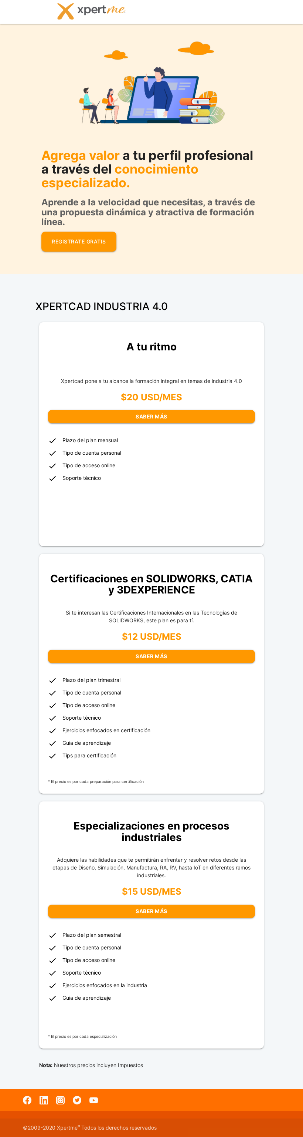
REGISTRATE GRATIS (79, 241)
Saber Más (151, 416)
